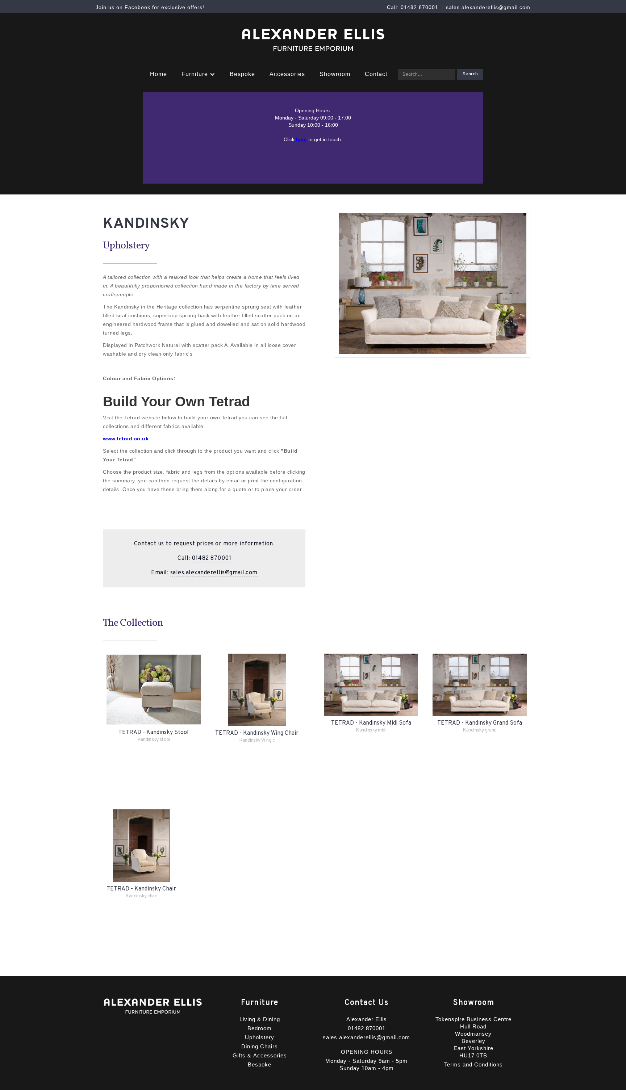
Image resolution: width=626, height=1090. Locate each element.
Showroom (335, 74)
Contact (376, 74)
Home (158, 74)
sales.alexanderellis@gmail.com (214, 573)
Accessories (287, 74)
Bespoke (242, 74)
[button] (198, 74)
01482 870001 (211, 558)
